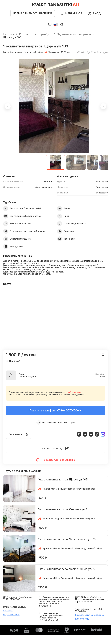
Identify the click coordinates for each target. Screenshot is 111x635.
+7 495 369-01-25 (49, 620)
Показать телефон (55, 410)
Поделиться (15, 434)
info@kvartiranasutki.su (14, 607)
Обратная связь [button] (11, 614)
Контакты (8, 611)
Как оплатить (82, 619)
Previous (8, 106)
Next (103, 106)
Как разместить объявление (90, 615)
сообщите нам (73, 392)
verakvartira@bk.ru (28, 376)
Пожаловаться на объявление (59, 459)
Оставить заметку (52, 448)
